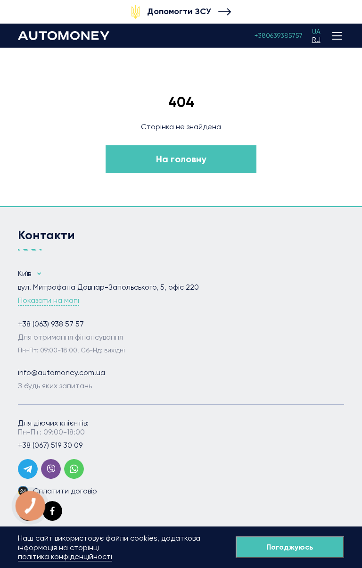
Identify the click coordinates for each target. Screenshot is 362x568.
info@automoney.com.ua (61, 372)
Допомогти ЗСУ (179, 11)
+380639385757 (279, 35)
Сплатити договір (65, 490)
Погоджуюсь (289, 547)
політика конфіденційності (65, 556)
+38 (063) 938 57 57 (51, 324)
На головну (181, 159)
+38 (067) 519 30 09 (50, 445)
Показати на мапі (48, 300)
